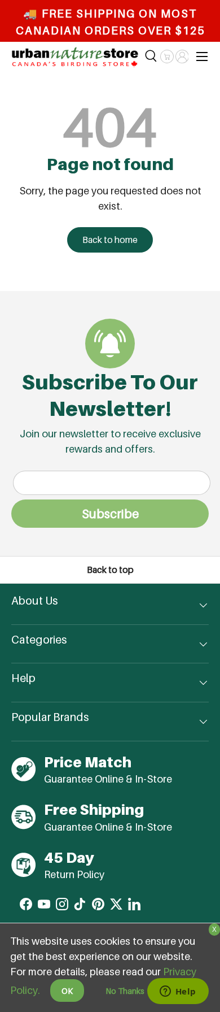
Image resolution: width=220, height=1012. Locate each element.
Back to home (110, 239)
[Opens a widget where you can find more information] (178, 992)
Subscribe (110, 513)
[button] (166, 56)
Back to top (110, 569)
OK (67, 991)
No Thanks (124, 991)
